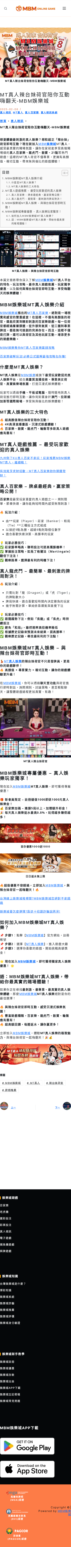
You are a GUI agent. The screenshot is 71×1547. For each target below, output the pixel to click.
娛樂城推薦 (7, 1309)
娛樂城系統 (7, 1296)
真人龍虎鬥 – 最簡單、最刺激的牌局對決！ (36, 198)
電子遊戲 (6, 1237)
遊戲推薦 (9, 1090)
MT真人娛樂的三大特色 (25, 186)
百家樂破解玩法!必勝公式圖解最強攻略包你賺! (33, 356)
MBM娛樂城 (9, 313)
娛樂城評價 (7, 1316)
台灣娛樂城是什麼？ (13, 1283)
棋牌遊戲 (6, 1250)
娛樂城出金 (7, 1381)
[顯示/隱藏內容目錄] (63, 173)
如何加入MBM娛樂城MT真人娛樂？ (32, 215)
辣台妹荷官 (54, 1083)
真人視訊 (5, 112)
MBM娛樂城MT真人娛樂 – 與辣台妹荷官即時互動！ (35, 205)
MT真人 (18, 112)
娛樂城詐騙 (7, 1303)
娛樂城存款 (7, 1374)
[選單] (65, 8)
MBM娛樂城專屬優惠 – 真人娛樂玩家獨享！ (33, 211)
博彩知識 (6, 1290)
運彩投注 (6, 1218)
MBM (47, 144)
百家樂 (4, 1205)
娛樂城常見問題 (10, 1400)
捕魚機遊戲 (7, 1244)
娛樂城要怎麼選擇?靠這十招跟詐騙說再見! (30, 912)
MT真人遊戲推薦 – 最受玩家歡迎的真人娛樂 (33, 190)
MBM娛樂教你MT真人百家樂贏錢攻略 (27, 348)
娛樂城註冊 (7, 1361)
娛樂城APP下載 (10, 1387)
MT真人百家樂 (37, 313)
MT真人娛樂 (35, 944)
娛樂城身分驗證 (10, 1322)
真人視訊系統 (49, 112)
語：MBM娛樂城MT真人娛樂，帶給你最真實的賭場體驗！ (38, 221)
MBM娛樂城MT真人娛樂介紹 (23, 178)
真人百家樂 (32, 112)
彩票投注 (6, 1224)
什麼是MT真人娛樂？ (24, 182)
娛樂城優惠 (7, 1368)
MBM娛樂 (28, 375)
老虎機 (4, 1211)
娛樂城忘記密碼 (10, 1394)
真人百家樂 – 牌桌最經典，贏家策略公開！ (36, 194)
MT (13, 661)
